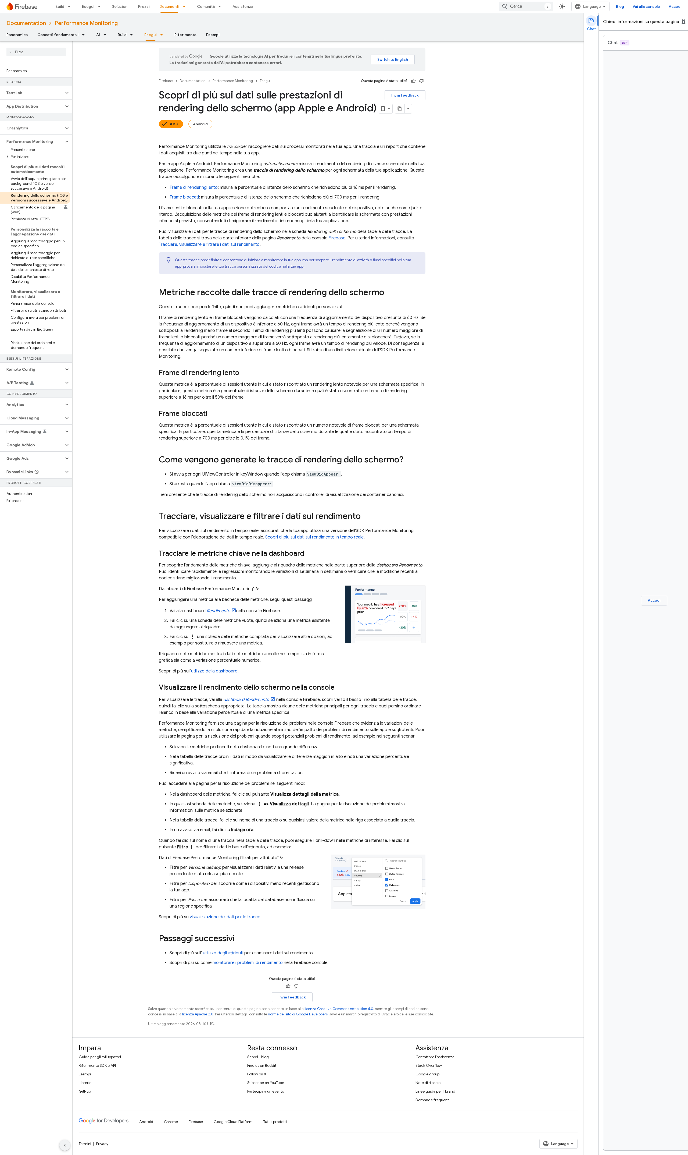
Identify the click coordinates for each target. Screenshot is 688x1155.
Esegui (88, 6)
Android (200, 124)
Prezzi (144, 6)
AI (98, 34)
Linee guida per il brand (435, 1091)
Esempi (213, 34)
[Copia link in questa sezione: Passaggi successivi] (240, 939)
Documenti (169, 6)
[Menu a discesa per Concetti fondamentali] (84, 34)
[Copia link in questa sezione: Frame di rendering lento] (244, 373)
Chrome (171, 1121)
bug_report (683, 22)
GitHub (85, 1091)
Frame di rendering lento (194, 187)
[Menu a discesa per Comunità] (221, 6)
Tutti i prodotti (275, 1121)
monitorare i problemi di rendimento (248, 962)
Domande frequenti (432, 1099)
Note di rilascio (427, 1082)
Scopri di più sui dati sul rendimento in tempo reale (314, 537)
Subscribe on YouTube (265, 1082)
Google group (427, 1074)
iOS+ (174, 124)
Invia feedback (405, 95)
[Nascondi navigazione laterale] (64, 1145)
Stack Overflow (428, 1065)
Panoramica (17, 34)
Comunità (206, 6)
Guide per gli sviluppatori (100, 1056)
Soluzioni (120, 6)
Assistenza (242, 6)
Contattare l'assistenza (434, 1056)
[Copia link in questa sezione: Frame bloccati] (212, 414)
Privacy (102, 1144)
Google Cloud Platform (233, 1121)
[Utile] (413, 81)
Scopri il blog (258, 1056)
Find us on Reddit (261, 1065)
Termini (85, 1144)
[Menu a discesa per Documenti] (185, 6)
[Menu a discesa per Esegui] (100, 6)
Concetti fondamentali (57, 34)
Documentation (26, 23)
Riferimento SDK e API (97, 1065)
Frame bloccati (184, 197)
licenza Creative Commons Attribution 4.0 (338, 1009)
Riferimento (185, 34)
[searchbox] (36, 52)
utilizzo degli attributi (223, 953)
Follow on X (256, 1074)
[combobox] (526, 6)
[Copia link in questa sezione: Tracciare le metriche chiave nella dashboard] (309, 554)
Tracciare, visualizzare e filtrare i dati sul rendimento (209, 244)
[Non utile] (421, 81)
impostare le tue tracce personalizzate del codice (238, 266)
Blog (620, 6)
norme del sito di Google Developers (298, 1014)
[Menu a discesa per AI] (106, 34)
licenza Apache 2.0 (197, 1014)
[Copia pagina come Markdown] (400, 108)
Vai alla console (646, 6)
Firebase (166, 81)
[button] (32, 92)
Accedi (675, 6)
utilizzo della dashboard (214, 671)
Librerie (85, 1082)
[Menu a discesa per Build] (70, 6)
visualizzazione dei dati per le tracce (225, 917)
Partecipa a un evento (265, 1091)
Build (59, 6)
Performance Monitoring (86, 23)
